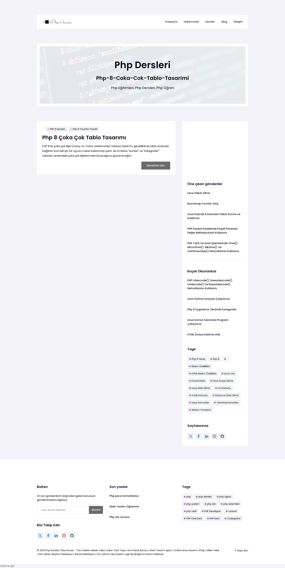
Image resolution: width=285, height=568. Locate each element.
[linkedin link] (206, 436)
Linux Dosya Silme (223, 380)
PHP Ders (215, 518)
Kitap (202, 550)
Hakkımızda (191, 22)
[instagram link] (214, 436)
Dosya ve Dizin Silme (227, 395)
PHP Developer (212, 511)
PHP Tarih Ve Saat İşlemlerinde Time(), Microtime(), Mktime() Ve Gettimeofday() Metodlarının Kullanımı (213, 247)
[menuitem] (171, 22)
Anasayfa (171, 22)
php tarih (191, 511)
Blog (224, 22)
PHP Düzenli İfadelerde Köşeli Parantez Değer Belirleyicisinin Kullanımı (212, 231)
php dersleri (205, 496)
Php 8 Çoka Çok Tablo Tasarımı (84, 137)
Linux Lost (229, 373)
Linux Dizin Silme (201, 388)
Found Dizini (198, 380)
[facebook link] (198, 436)
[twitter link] (190, 436)
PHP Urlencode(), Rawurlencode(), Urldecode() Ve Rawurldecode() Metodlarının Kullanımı (210, 284)
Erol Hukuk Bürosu (138, 550)
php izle (211, 504)
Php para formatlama (124, 496)
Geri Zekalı (44, 554)
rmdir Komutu (200, 395)
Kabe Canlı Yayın (117, 550)
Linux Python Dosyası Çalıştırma (208, 299)
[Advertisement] (215, 149)
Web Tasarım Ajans (161, 550)
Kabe (102, 550)
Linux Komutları (200, 402)
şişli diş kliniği (133, 554)
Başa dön (243, 550)
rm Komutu (224, 388)
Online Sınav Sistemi (185, 550)
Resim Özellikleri (201, 366)
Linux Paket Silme (198, 193)
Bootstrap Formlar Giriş (203, 204)
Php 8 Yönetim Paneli (85, 129)
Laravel (232, 511)
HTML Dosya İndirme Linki (203, 334)
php (188, 496)
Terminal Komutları (227, 402)
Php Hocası (67, 550)
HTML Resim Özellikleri (204, 373)
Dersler (210, 22)
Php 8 (216, 359)
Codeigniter (234, 518)
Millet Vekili (213, 550)
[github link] (222, 436)
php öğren (225, 496)
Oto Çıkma (102, 554)
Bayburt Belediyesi (62, 554)
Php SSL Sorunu (120, 517)
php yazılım (192, 504)
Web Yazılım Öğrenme (124, 506)
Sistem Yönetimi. (201, 410)
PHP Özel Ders (194, 518)
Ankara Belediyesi (85, 554)
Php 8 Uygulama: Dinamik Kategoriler (212, 309)
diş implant (117, 554)
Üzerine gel (7, 566)
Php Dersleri (53, 550)
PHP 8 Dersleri (57, 129)
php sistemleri (231, 504)
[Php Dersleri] (57, 21)
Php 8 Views (198, 359)
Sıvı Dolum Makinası (152, 554)
